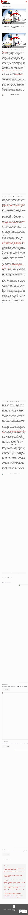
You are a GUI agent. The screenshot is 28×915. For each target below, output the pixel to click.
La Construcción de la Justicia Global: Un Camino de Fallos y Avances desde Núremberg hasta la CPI (14, 896)
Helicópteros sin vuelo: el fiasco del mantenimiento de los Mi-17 (14, 879)
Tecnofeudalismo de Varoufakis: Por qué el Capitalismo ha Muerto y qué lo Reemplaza (14, 869)
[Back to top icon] (14, 906)
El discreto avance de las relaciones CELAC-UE (13, 893)
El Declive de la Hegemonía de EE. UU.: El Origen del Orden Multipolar (14, 890)
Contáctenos (6, 865)
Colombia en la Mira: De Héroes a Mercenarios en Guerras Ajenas (13, 876)
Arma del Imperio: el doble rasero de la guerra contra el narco (14, 872)
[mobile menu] (26, 2)
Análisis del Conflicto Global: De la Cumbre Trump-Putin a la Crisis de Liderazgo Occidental (14, 883)
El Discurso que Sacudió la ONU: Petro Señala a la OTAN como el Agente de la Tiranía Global (14, 887)
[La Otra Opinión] (6, 2)
